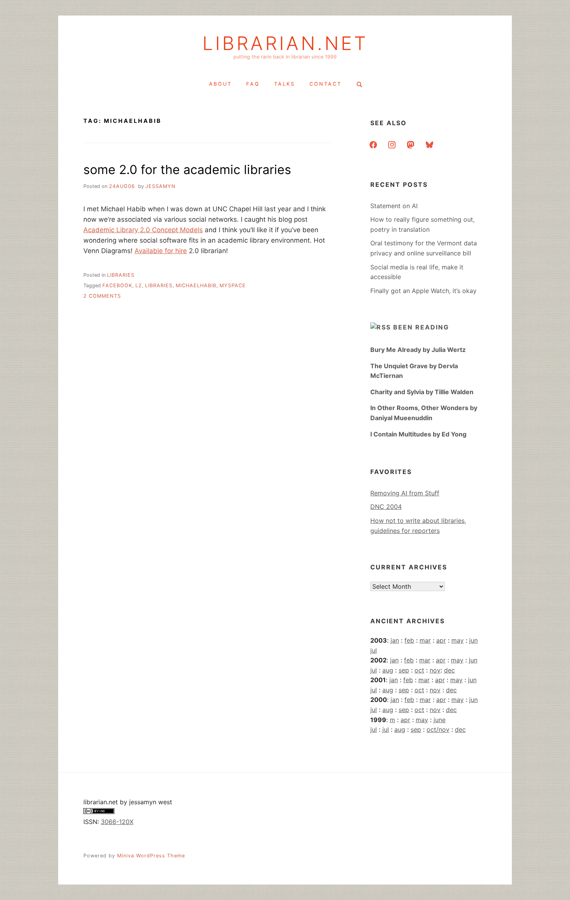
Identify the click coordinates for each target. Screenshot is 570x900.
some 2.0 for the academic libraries (187, 169)
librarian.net (285, 43)
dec (449, 670)
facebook (117, 285)
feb (409, 640)
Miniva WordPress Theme (151, 856)
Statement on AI (394, 206)
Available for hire (161, 251)
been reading (421, 327)
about (220, 84)
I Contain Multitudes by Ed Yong (418, 434)
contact (325, 84)
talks (284, 84)
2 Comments (102, 296)
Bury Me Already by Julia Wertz (418, 349)
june (440, 720)
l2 (138, 285)
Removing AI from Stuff (404, 493)
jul (373, 650)
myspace (232, 285)
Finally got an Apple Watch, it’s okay (423, 291)
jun (473, 640)
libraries (121, 275)
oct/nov (438, 729)
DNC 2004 (386, 506)
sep (404, 670)
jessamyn (160, 186)
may (457, 640)
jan (394, 640)
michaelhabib (196, 285)
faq (253, 84)
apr (441, 640)
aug (387, 670)
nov (435, 670)
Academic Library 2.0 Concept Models (143, 230)
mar (425, 640)
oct (419, 670)
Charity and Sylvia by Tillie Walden (421, 392)
